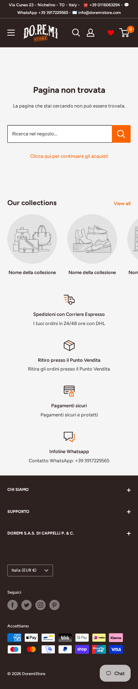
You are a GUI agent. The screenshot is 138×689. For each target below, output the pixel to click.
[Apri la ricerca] (76, 33)
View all (122, 203)
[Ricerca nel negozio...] (121, 134)
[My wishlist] (111, 33)
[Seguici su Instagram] (40, 605)
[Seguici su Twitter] (26, 605)
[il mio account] (90, 33)
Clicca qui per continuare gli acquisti (69, 156)
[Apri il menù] (11, 33)
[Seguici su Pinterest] (54, 605)
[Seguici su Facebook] (12, 605)
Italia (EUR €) (23, 570)
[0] (124, 32)
